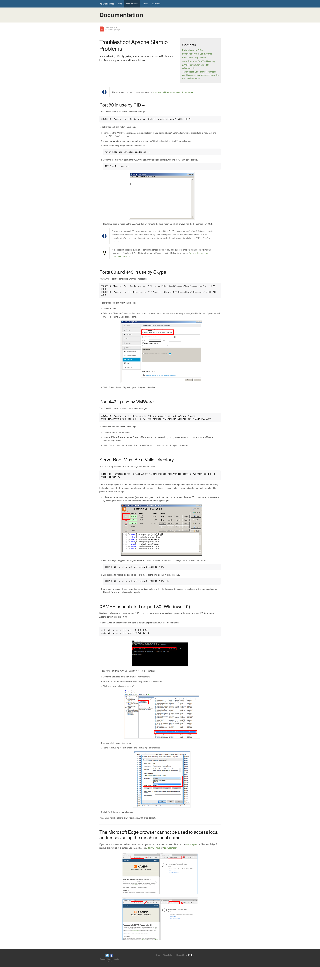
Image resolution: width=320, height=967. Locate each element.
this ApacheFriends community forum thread (173, 92)
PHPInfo (145, 4)
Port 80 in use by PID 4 (192, 50)
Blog (158, 955)
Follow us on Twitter (107, 955)
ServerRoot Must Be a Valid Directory (198, 61)
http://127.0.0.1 (153, 847)
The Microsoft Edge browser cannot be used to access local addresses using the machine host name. (200, 75)
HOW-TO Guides (132, 4)
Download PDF (113, 29)
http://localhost (169, 847)
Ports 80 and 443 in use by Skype (197, 53)
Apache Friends (107, 3)
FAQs (120, 4)
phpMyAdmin (156, 4)
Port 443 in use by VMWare (194, 57)
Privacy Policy (167, 955)
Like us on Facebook (111, 955)
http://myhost (192, 844)
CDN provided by (182, 955)
